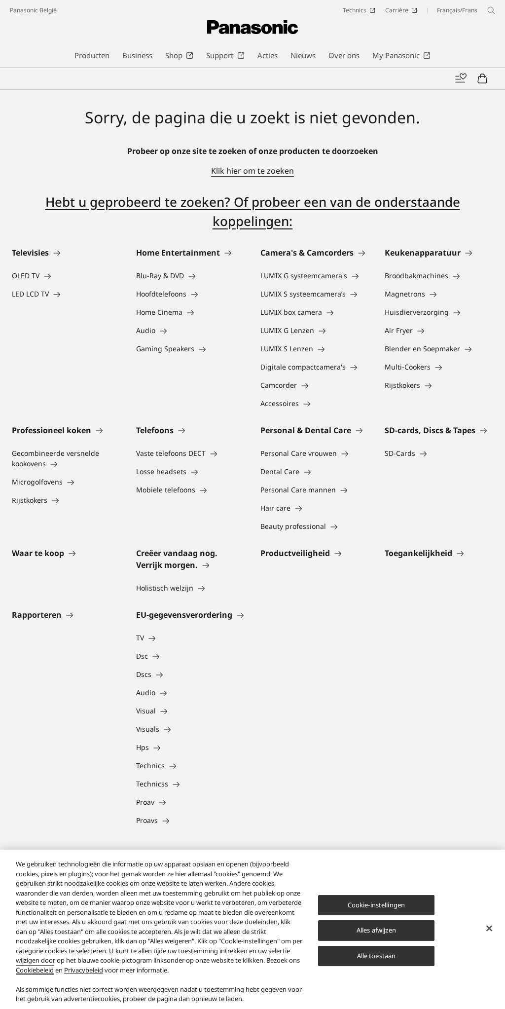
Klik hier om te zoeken (252, 170)
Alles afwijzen (376, 930)
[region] (252, 929)
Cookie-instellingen (376, 904)
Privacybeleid (83, 970)
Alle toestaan (376, 955)
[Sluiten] (489, 928)
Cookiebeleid (35, 970)
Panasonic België (33, 10)
